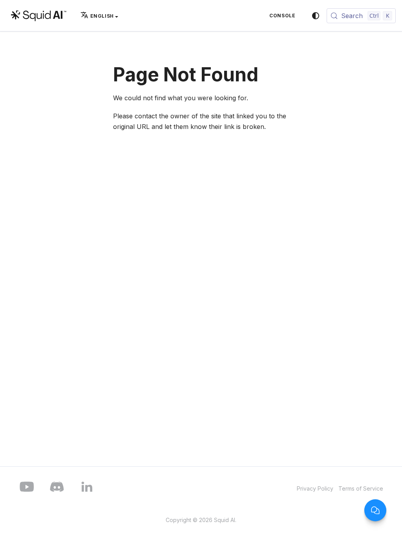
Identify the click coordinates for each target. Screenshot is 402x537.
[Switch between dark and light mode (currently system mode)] (315, 15)
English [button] (102, 16)
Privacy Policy (315, 488)
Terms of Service (360, 488)
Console (282, 15)
